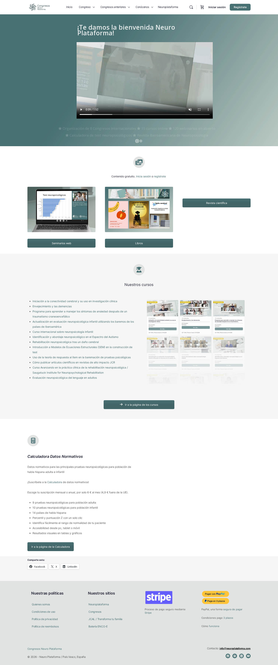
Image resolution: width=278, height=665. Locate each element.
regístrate (160, 176)
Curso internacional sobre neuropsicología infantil (63, 331)
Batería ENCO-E (98, 626)
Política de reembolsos (45, 626)
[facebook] (228, 656)
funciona (213, 626)
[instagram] (234, 656)
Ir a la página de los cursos (141, 404)
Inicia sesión (143, 176)
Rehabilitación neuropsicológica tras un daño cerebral (66, 342)
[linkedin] (241, 656)
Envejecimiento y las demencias (52, 306)
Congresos (95, 611)
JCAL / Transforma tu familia (105, 619)
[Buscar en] (191, 7)
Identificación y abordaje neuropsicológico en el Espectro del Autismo (75, 336)
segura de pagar (232, 609)
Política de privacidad (45, 619)
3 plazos (228, 617)
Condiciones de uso (43, 611)
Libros (139, 243)
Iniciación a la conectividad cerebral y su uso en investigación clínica (75, 301)
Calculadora (54, 482)
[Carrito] (202, 7)
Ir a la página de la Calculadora (50, 546)
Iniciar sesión (217, 7)
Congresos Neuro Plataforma (44, 648)
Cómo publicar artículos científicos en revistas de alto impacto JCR (74, 362)
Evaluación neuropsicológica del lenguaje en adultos (65, 377)
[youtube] (248, 656)
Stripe (148, 612)
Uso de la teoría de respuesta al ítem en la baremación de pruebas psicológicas (82, 357)
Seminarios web (61, 243)
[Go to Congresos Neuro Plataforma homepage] (39, 7)
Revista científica (216, 203)
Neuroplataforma (99, 604)
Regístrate (240, 7)
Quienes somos (41, 604)
